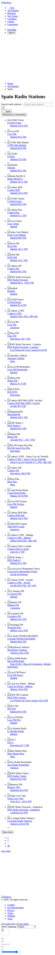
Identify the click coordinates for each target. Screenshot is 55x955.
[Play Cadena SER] (8, 196)
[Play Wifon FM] (8, 387)
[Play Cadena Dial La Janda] (8, 555)
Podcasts (11, 13)
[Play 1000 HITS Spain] (8, 533)
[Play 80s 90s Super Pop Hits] (8, 454)
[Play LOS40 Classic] (8, 207)
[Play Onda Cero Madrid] (8, 241)
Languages (12, 24)
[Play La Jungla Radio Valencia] (8, 827)
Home (10, 83)
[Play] (5, 944)
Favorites (11, 29)
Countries (12, 19)
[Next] (8, 944)
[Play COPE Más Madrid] (8, 151)
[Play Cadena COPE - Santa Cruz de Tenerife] (8, 465)
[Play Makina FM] (8, 611)
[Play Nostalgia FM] (8, 634)
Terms (10, 913)
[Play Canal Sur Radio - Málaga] (8, 692)
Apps (10, 918)
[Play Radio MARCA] (8, 185)
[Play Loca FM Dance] (8, 681)
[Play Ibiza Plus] (8, 488)
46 (8, 846)
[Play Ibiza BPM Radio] (8, 670)
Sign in (12, 32)
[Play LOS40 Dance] (8, 308)
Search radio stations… (12, 104)
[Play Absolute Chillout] (8, 364)
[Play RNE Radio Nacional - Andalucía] (8, 816)
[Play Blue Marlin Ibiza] (8, 760)
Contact (11, 905)
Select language (8, 926)
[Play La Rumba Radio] (8, 737)
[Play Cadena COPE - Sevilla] (8, 589)
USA (12, 7)
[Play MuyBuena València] (8, 656)
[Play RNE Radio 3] (8, 566)
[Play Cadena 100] (8, 275)
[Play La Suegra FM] (8, 600)
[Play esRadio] (8, 174)
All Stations (13, 10)
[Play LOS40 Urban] (8, 129)
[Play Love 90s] (8, 331)
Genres (10, 21)
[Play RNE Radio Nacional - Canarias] (8, 353)
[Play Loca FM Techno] (8, 510)
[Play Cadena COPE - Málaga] (8, 544)
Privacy (11, 910)
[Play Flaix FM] (8, 342)
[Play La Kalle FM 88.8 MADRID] (8, 645)
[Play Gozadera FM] (8, 622)
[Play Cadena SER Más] (8, 521)
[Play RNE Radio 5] (8, 432)
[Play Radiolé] (8, 297)
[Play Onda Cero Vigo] (8, 805)
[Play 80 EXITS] (8, 398)
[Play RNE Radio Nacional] (8, 286)
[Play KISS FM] (8, 263)
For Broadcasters (15, 907)
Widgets (11, 916)
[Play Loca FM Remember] (8, 376)
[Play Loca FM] (8, 140)
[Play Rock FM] (8, 252)
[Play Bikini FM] (8, 443)
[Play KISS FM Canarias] (8, 704)
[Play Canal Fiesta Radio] (8, 499)
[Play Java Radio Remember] (8, 771)
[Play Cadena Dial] (8, 219)
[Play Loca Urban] (8, 230)
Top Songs (12, 16)
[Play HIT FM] (8, 715)
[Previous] (2, 944)
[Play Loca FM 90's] (8, 726)
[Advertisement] (27, 58)
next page (6, 851)
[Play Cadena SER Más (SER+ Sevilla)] (8, 409)
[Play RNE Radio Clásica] (8, 782)
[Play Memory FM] (8, 793)
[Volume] (2, 949)
